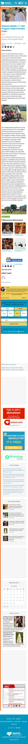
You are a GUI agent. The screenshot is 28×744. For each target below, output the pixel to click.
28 (4, 603)
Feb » (7, 606)
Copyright (24, 721)
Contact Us (14, 724)
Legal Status (17, 721)
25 (17, 600)
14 (4, 597)
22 (7, 600)
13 (23, 594)
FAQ (14, 719)
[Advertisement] (14, 353)
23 (10, 600)
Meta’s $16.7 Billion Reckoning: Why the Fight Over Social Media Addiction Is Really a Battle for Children (13, 476)
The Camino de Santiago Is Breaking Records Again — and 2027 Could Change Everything (16, 514)
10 (14, 594)
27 (23, 600)
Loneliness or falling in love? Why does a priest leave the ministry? (16, 522)
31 (14, 603)
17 (14, 597)
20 (23, 597)
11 (17, 594)
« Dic (4, 606)
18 (17, 597)
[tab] (8, 686)
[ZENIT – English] (8, 3)
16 (10, 597)
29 (7, 603)
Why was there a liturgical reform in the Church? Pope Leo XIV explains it (17, 538)
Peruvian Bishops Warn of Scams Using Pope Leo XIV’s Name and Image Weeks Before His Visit (13, 481)
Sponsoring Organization (6, 721)
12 (20, 594)
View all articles (6, 282)
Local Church (5, 8)
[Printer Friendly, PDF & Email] (5, 217)
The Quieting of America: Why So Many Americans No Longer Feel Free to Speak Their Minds (14, 470)
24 (14, 600)
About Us (9, 719)
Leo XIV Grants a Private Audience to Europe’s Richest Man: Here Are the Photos (16, 506)
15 (7, 597)
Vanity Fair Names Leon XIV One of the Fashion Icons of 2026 (16, 529)
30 (10, 603)
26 (20, 600)
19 (20, 597)
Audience (18, 719)
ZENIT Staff (17, 43)
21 (4, 600)
